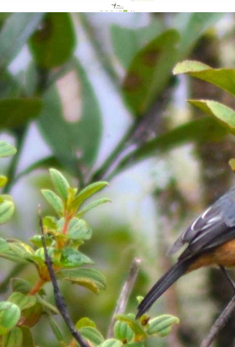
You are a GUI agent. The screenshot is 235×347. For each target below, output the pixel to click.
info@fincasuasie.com (151, 0)
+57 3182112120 (138, 0)
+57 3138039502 (144, 0)
